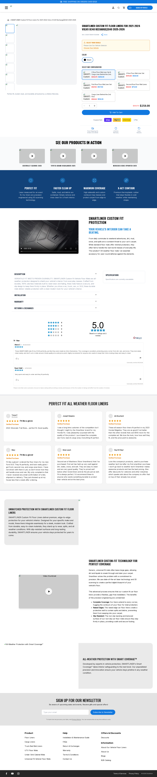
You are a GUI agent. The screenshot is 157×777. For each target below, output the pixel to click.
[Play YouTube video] (48, 591)
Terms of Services (119, 773)
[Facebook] (6, 773)
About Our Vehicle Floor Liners (113, 747)
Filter (18, 341)
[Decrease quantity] (84, 106)
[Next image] (73, 54)
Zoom (72, 81)
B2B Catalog (106, 760)
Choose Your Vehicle (91, 48)
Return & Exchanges (71, 746)
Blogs (103, 756)
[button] (124, 8)
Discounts (105, 737)
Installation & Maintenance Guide (76, 737)
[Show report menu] (140, 358)
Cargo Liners (30, 742)
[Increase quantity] (94, 106)
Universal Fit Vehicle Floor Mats (38, 759)
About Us (105, 752)
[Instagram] (18, 773)
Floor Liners (29, 737)
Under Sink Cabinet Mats (35, 755)
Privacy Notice (76, 719)
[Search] (118, 8)
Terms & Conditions (70, 755)
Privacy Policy (134, 773)
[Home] (8, 20)
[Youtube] (12, 773)
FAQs (65, 742)
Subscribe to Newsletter (103, 712)
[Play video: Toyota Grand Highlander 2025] (63, 156)
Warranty (66, 750)
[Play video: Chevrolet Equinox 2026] (32, 156)
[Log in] (113, 8)
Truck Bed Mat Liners (33, 746)
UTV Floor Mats (31, 750)
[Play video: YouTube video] (94, 156)
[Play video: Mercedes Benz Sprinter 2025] (125, 156)
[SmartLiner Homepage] (21, 7)
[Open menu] (6, 8)
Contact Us (67, 759)
